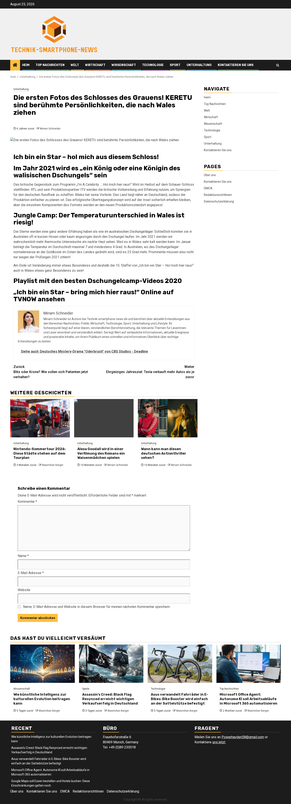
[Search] (277, 65)
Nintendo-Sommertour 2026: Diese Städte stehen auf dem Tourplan (39, 453)
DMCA (208, 188)
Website (24, 590)
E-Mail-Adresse (31, 573)
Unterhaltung (199, 65)
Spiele (85, 688)
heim (25, 65)
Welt (75, 65)
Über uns (210, 175)
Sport (175, 65)
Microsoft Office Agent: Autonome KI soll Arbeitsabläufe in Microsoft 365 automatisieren (248, 698)
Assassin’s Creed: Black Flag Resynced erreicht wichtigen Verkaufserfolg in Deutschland (110, 698)
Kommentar (27, 502)
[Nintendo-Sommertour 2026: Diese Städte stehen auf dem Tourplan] (40, 418)
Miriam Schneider (50, 128)
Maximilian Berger (52, 465)
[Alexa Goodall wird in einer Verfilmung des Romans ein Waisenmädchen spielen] (104, 418)
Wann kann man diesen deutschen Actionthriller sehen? (163, 453)
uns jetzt (219, 742)
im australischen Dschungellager (129, 232)
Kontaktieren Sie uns (236, 65)
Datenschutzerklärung (219, 201)
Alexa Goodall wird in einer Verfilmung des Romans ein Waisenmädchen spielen (101, 453)
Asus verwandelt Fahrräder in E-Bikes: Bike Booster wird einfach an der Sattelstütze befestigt (179, 698)
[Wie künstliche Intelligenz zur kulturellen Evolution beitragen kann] (42, 664)
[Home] (15, 65)
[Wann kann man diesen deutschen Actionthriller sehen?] (167, 418)
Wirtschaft (95, 65)
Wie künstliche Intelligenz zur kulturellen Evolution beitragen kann (41, 698)
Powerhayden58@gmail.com (243, 737)
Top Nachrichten (50, 65)
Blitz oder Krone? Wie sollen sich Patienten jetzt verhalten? (50, 372)
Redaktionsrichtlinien (218, 195)
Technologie (153, 65)
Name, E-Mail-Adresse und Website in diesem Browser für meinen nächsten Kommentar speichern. (96, 607)
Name (23, 556)
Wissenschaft (124, 65)
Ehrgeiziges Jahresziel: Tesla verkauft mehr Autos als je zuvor (150, 372)
